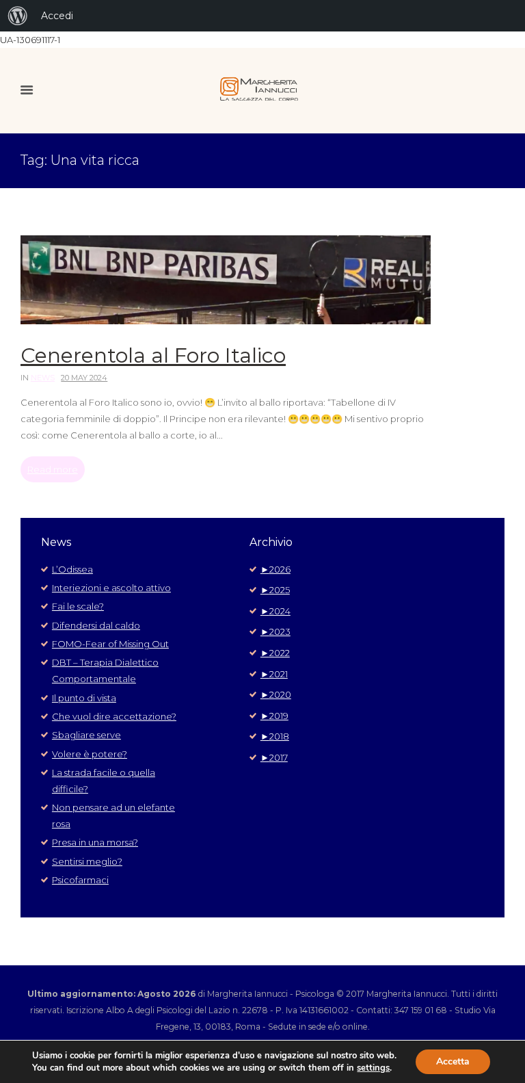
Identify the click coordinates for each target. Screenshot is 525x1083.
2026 (275, 569)
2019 (274, 715)
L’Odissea (72, 569)
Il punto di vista (84, 697)
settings (373, 1068)
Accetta (453, 1061)
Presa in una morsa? (95, 842)
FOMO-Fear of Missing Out (110, 643)
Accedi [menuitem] (57, 16)
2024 (275, 610)
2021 (274, 673)
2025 (275, 589)
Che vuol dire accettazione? (114, 716)
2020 (275, 694)
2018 (274, 736)
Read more (52, 469)
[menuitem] (18, 15)
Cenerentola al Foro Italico (153, 355)
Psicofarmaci (80, 879)
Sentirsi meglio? (87, 861)
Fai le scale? (78, 606)
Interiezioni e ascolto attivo (111, 587)
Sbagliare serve (86, 734)
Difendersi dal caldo (96, 625)
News (43, 377)
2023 (275, 631)
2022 (275, 652)
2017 (274, 757)
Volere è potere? (89, 753)
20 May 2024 (84, 377)
